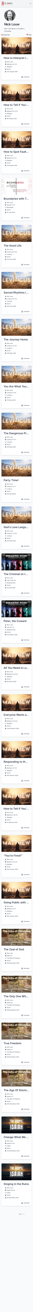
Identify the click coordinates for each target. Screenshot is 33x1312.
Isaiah (8, 1146)
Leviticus (9, 254)
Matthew (9, 66)
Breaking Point (11, 583)
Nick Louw (10, 61)
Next (20, 1214)
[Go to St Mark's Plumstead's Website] (6, 3)
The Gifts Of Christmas (13, 958)
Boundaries (10, 207)
